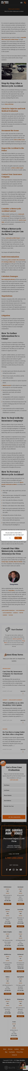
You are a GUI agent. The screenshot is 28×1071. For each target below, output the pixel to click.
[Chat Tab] (14, 535)
